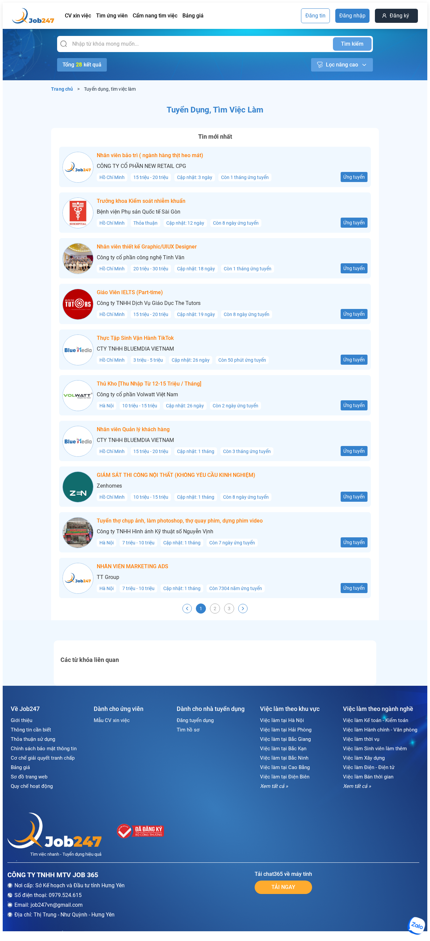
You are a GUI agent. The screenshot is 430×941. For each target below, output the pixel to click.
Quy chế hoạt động (32, 786)
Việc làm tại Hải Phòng (285, 730)
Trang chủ (62, 89)
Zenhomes (109, 486)
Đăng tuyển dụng (195, 720)
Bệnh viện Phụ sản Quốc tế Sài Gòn (138, 212)
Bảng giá (193, 15)
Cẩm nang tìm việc (155, 15)
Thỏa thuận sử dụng (33, 739)
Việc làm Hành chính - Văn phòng (380, 730)
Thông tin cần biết (31, 730)
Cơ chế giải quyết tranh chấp (43, 758)
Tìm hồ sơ (188, 730)
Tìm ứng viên (112, 15)
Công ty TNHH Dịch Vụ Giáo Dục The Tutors (149, 303)
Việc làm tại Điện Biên (284, 777)
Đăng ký (399, 15)
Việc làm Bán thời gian (368, 777)
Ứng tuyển (354, 177)
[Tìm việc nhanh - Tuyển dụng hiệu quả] (54, 832)
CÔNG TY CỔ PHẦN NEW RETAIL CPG (141, 166)
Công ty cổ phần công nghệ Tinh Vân (140, 258)
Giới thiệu (21, 720)
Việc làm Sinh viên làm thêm (375, 749)
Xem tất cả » (274, 786)
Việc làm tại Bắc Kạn (283, 749)
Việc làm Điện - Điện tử (368, 767)
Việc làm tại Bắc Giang (285, 739)
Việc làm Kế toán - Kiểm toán (375, 720)
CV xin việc (78, 15)
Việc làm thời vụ (361, 739)
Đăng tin (315, 15)
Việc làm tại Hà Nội (282, 720)
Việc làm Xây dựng (364, 758)
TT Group (108, 577)
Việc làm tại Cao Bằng (285, 767)
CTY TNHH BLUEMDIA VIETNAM (135, 349)
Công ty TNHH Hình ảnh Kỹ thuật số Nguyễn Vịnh (155, 532)
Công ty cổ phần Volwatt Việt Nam (137, 395)
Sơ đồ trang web (29, 777)
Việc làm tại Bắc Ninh (284, 758)
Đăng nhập (352, 15)
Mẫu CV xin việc (112, 720)
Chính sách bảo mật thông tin (44, 749)
